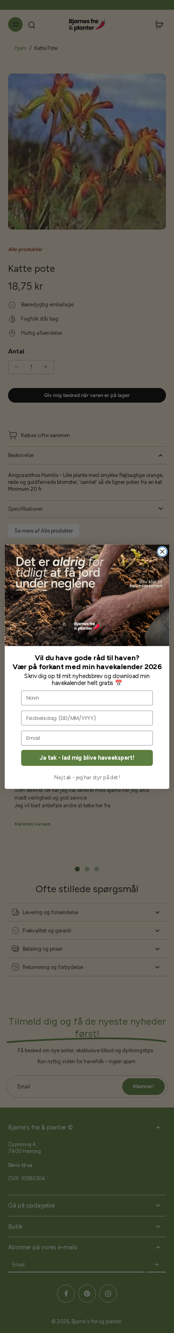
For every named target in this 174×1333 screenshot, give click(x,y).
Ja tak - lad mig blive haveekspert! (87, 757)
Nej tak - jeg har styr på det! (87, 777)
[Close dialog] (162, 551)
